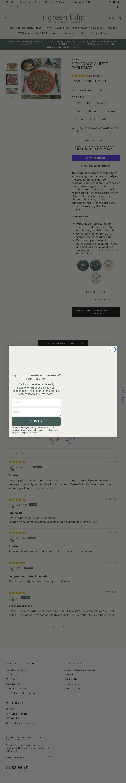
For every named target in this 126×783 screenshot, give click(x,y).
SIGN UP (36, 421)
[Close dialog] (113, 349)
